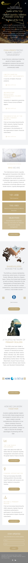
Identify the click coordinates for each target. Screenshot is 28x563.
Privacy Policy (7, 557)
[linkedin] (15, 560)
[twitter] (12, 560)
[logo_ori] (6, 2)
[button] (3, 298)
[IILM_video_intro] (14, 149)
